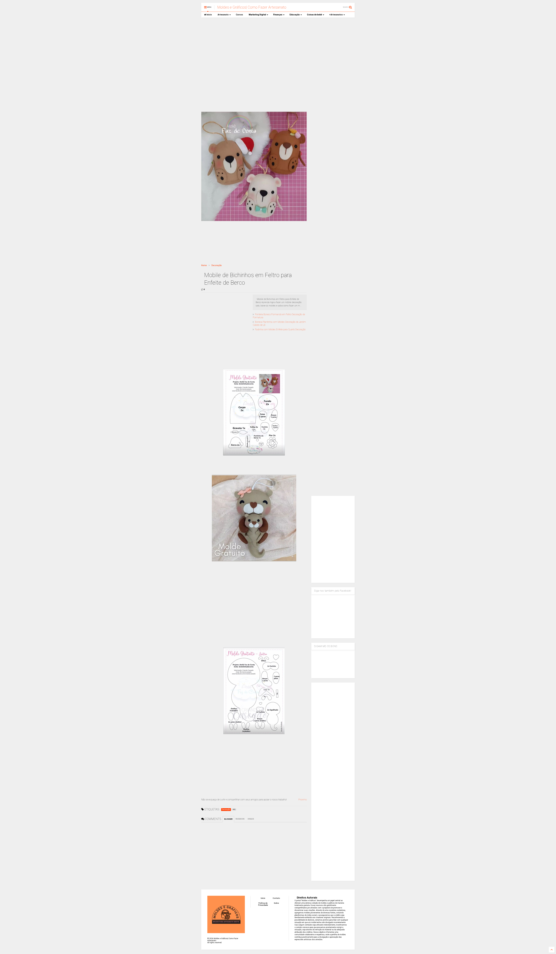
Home (204, 265)
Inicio (209, 14)
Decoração (217, 265)
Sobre (276, 903)
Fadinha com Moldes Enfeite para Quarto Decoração (280, 329)
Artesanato (223, 14)
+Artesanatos (336, 14)
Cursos (239, 14)
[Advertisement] (278, 42)
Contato (276, 898)
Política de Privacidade (263, 904)
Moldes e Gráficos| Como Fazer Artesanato (251, 7)
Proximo (302, 799)
